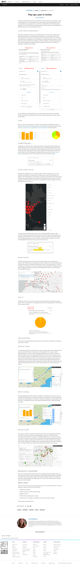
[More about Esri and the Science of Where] (4, 545)
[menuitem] (16, 544)
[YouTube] (7, 553)
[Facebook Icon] (28, 506)
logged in (8, 538)
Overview (62, 4)
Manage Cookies (52, 563)
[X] (4, 551)
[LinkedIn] (7, 551)
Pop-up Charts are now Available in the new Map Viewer (34, 127)
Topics (67, 4)
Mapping (36, 10)
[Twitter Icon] (26, 506)
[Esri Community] (2, 553)
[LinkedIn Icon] (30, 506)
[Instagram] (4, 553)
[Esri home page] (4, 1)
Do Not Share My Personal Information (65, 563)
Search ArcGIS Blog (74, 4)
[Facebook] (2, 551)
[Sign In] (77, 1)
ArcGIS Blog (4, 4)
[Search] (74, 1)
